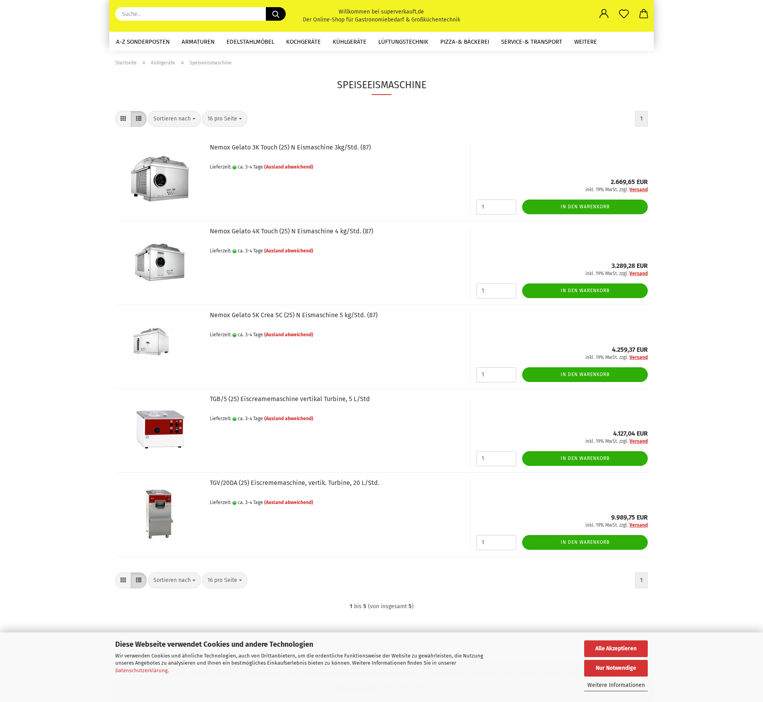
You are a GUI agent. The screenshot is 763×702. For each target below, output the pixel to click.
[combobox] (174, 119)
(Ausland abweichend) (288, 167)
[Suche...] (276, 14)
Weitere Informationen (616, 685)
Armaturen (198, 41)
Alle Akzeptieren (616, 648)
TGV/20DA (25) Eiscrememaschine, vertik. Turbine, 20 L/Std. (295, 483)
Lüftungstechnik (403, 41)
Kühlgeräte (349, 41)
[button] (604, 14)
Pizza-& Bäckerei (464, 41)
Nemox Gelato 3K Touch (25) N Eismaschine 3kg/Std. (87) (290, 147)
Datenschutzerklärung (141, 670)
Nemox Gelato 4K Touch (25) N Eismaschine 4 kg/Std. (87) (291, 231)
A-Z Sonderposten (143, 41)
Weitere (585, 41)
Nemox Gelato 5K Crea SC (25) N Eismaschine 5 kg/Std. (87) (294, 315)
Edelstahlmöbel (250, 41)
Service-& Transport (531, 41)
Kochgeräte (303, 41)
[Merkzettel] (624, 14)
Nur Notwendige (616, 668)
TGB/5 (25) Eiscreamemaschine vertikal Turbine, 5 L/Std (290, 399)
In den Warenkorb (585, 206)
